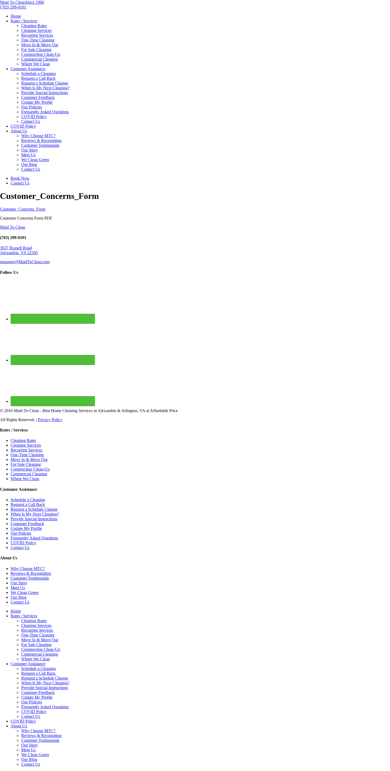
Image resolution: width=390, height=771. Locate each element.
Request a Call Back (38, 78)
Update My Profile (37, 102)
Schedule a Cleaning (38, 73)
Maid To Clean (12, 227)
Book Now (20, 178)
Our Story (29, 150)
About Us (19, 131)
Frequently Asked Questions (45, 112)
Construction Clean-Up (40, 54)
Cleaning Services (36, 30)
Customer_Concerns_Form (22, 209)
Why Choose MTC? (38, 135)
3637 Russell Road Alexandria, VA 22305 (19, 250)
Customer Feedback (38, 97)
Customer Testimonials (40, 145)
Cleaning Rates (34, 25)
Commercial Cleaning (39, 59)
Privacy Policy (50, 419)
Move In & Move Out (39, 45)
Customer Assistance (28, 68)
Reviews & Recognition (41, 140)
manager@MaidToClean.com (25, 261)
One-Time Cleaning (37, 40)
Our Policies (31, 107)
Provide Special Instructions (44, 92)
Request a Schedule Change (44, 83)
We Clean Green (35, 159)
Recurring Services (37, 35)
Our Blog (29, 164)
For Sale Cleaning (36, 49)
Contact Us (30, 121)
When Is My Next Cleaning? (45, 88)
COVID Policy (34, 116)
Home (16, 16)
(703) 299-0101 (13, 7)
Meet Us (28, 155)
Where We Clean (35, 64)
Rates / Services (24, 21)
